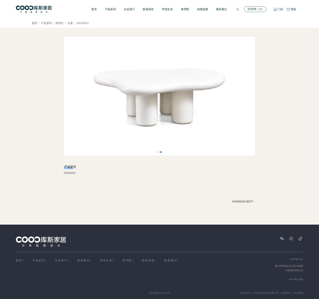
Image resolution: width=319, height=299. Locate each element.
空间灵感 (252, 9)
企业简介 (129, 9)
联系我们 (221, 9)
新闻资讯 (148, 9)
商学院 (185, 9)
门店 (280, 9)
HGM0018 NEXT (242, 201)
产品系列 (110, 9)
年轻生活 (167, 9)
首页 (94, 9)
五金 (70, 23)
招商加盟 (202, 9)
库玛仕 (60, 23)
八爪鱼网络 (297, 293)
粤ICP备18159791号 (159, 293)
